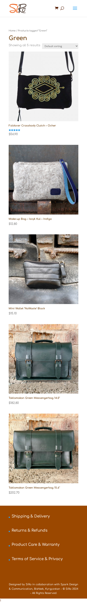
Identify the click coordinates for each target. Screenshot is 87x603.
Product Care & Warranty (36, 544)
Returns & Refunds (30, 530)
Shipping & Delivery (31, 516)
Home (12, 30)
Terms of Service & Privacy (37, 559)
